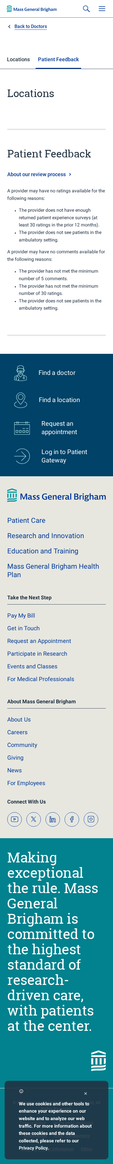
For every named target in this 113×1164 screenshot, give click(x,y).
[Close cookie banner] (85, 1094)
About (19, 719)
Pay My (21, 615)
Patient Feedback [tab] (58, 59)
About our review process (36, 174)
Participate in (37, 653)
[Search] (86, 8)
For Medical (40, 679)
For (26, 783)
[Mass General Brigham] (32, 8)
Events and (32, 666)
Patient (26, 520)
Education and (42, 551)
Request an (39, 640)
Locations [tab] (18, 59)
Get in (23, 628)
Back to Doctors (30, 26)
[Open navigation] (102, 9)
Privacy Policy (33, 1148)
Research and (45, 536)
